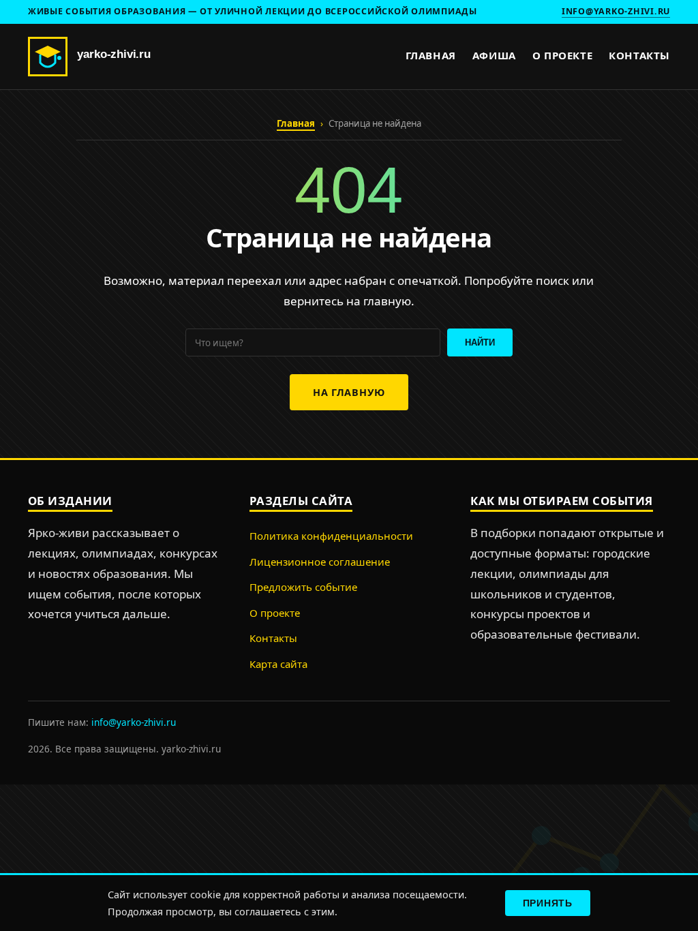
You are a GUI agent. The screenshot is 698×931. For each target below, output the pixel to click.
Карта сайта (278, 664)
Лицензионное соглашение (319, 561)
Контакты (639, 55)
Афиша (494, 55)
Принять (548, 903)
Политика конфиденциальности (331, 536)
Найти (480, 342)
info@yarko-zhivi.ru (616, 11)
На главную (349, 392)
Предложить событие (303, 587)
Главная (431, 55)
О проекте (562, 55)
